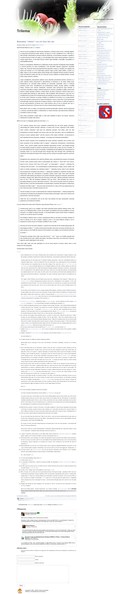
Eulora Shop (101, 95)
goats (47, 121)
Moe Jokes (101, 44)
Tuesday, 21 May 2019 (30, 514)
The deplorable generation (104, 75)
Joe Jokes (100, 46)
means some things (62, 488)
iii (38, 132)
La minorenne (101, 73)
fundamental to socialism (47, 309)
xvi (35, 166)
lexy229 (82, 109)
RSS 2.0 (30, 504)
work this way (60, 311)
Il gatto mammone (102, 64)
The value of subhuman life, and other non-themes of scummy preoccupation (105, 52)
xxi (61, 204)
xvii (49, 168)
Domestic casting (22, 496)
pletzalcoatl (82, 45)
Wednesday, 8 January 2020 (32, 539)
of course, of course (45, 379)
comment (45, 504)
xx (61, 191)
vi (45, 137)
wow (51, 469)
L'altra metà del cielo (103, 37)
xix (35, 185)
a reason (67, 311)
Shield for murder (102, 67)
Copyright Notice (102, 93)
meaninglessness (25, 266)
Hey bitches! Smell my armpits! (105, 66)
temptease (82, 78)
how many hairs (32, 371)
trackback (60, 504)
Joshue (81, 132)
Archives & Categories (103, 90)
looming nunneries (25, 281)
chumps (43, 477)
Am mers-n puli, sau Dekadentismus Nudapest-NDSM (60, 496)
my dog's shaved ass (66, 332)
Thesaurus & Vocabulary (104, 99)
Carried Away (101, 48)
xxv (55, 235)
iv (39, 134)
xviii (45, 171)
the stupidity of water (65, 355)
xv (65, 163)
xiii (47, 163)
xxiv (51, 235)
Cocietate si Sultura (29, 498)
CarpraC (82, 73)
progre (35, 47)
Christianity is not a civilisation (28, 301)
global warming (37, 449)
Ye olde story (33, 467)
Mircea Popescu (40, 45)
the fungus (48, 301)
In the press (101, 97)
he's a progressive (28, 325)
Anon (81, 87)
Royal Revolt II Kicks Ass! (104, 58)
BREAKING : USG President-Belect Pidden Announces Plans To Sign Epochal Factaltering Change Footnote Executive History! (105, 80)
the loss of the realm (69, 264)
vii (68, 137)
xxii (33, 227)
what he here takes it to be (34, 328)
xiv (58, 163)
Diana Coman (83, 35)
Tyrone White (83, 54)
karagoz (58, 204)
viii (49, 142)
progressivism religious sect (64, 433)
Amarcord (100, 71)
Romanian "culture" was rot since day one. (36, 41)
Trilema (23, 31)
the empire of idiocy (50, 327)
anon (81, 115)
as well (33, 303)
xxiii (26, 232)
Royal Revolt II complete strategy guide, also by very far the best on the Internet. (105, 34)
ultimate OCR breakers (65, 462)
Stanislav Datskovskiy (31, 513)
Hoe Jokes (100, 39)
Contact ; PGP (101, 92)
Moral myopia (101, 69)
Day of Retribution (50, 392)
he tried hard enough (36, 332)
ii (35, 129)
